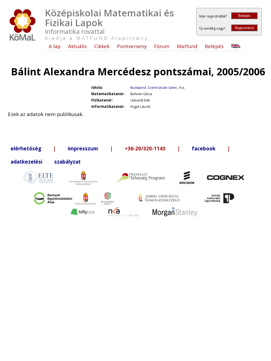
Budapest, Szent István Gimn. (154, 87)
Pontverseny (132, 46)
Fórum (161, 46)
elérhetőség (26, 148)
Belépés (244, 16)
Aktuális (77, 46)
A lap (55, 46)
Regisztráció (244, 28)
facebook (203, 148)
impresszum (83, 148)
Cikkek (102, 46)
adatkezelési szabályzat (46, 161)
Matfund (187, 46)
